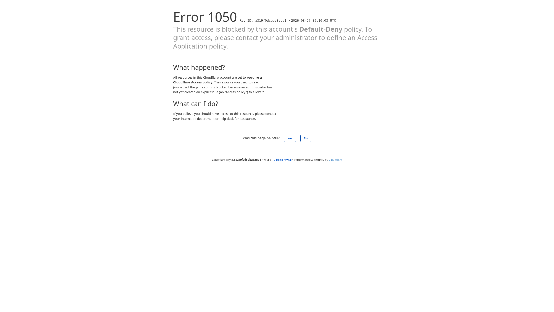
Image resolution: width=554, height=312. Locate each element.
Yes (290, 138)
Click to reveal (282, 160)
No (306, 138)
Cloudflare (335, 160)
